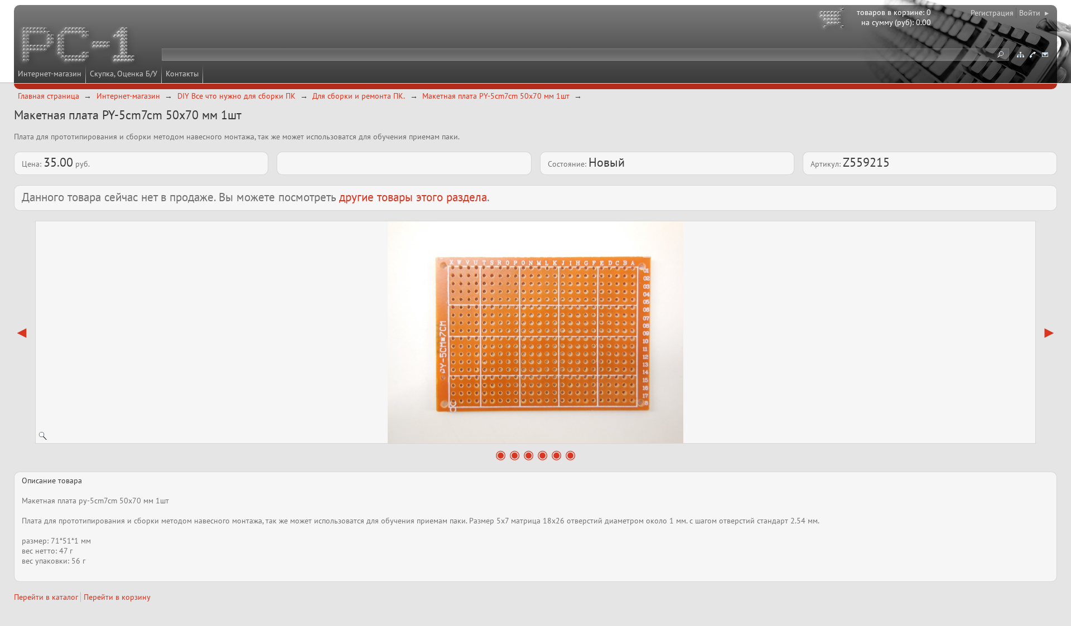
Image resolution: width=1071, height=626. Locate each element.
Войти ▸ (1034, 13)
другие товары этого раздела (413, 197)
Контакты (182, 74)
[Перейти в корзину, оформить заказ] (833, 19)
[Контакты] (1032, 54)
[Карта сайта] (1020, 54)
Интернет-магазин (49, 74)
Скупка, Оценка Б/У (123, 74)
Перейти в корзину (117, 597)
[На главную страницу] (79, 46)
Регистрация (992, 13)
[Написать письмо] (1045, 54)
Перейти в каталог (46, 597)
